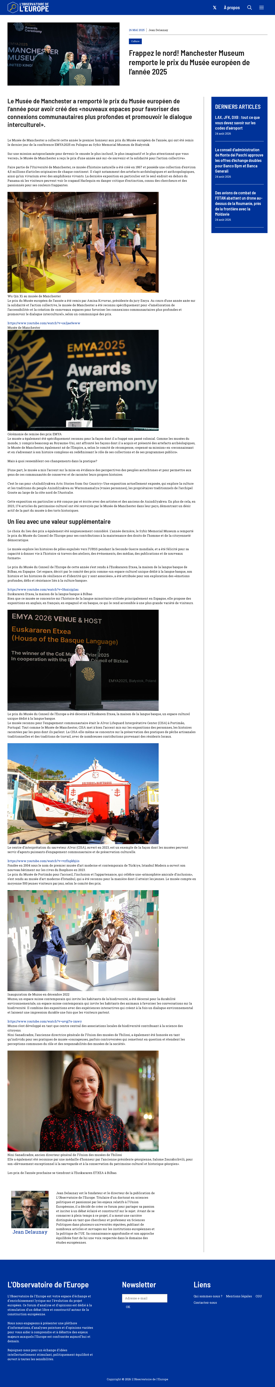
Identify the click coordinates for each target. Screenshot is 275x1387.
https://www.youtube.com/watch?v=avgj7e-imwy (44, 1021)
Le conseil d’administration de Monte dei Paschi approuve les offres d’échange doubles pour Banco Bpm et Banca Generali (239, 160)
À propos (232, 7)
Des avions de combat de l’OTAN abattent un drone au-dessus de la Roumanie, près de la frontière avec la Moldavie (238, 203)
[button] (250, 7)
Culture (135, 41)
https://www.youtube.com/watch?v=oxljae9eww (43, 323)
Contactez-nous (205, 1302)
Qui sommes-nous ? (208, 1296)
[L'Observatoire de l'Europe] (28, 7)
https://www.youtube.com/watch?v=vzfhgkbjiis (43, 861)
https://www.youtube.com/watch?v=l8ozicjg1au (43, 589)
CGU (259, 1296)
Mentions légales (239, 1296)
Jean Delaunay (158, 30)
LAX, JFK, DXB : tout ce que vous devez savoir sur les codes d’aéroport (237, 122)
